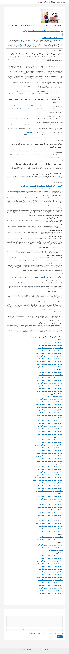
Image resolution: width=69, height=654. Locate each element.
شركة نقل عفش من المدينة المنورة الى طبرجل (43, 30)
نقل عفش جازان (29, 132)
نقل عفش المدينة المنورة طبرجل (51, 157)
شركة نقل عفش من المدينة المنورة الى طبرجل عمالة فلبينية (37, 277)
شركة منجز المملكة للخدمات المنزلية (51, 2)
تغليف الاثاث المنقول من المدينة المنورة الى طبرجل (41, 186)
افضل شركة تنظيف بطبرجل (58, 311)
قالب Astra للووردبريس (22, 649)
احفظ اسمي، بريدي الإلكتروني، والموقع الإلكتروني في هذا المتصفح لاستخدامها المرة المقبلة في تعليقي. (44, 633)
